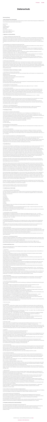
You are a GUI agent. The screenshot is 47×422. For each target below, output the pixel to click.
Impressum (20, 420)
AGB (23, 420)
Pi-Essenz (38, 2)
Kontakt (42, 2)
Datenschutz (27, 420)
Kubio (33, 417)
